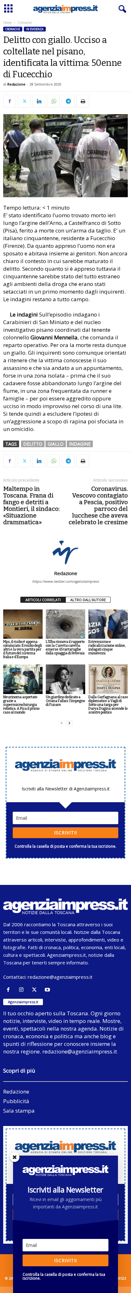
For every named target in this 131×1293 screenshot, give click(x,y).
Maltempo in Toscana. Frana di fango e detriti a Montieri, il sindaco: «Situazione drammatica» (31, 505)
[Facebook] (9, 101)
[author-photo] (65, 552)
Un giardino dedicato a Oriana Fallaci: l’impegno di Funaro (65, 701)
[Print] (82, 101)
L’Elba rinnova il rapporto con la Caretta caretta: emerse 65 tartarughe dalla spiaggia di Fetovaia (65, 647)
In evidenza (35, 29)
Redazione (16, 84)
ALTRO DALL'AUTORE (88, 599)
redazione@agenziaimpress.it (60, 977)
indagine (80, 444)
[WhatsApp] (53, 101)
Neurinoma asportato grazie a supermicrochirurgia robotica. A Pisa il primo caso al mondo (21, 704)
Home (7, 22)
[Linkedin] (38, 101)
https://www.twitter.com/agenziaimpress (65, 581)
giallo (56, 444)
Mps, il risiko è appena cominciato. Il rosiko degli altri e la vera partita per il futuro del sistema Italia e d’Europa (22, 649)
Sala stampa (19, 1110)
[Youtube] (48, 989)
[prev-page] (62, 723)
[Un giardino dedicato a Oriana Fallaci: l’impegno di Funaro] (65, 679)
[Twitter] (24, 101)
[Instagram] (22, 989)
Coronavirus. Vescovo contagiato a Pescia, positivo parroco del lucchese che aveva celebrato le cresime (98, 505)
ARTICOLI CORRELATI (43, 599)
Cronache (12, 29)
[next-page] (69, 723)
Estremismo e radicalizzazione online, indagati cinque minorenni (107, 647)
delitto (32, 444)
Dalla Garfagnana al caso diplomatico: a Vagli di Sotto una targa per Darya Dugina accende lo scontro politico (108, 704)
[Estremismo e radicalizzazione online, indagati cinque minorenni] (108, 624)
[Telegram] (68, 101)
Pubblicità (16, 1101)
